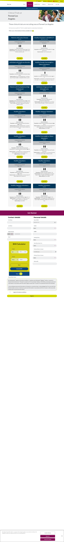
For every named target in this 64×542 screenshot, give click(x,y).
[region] (32, 536)
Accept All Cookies (47, 539)
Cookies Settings (48, 532)
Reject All (48, 536)
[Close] (62, 536)
